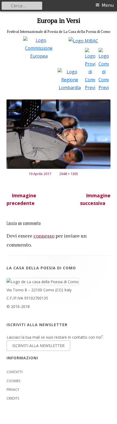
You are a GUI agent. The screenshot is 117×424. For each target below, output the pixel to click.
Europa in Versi (58, 20)
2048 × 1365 (68, 173)
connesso (43, 235)
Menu (108, 5)
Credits (13, 398)
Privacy (13, 389)
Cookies (13, 381)
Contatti (15, 372)
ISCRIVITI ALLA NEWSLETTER (38, 345)
